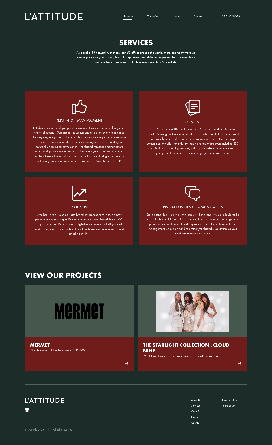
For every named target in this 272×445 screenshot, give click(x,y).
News (176, 16)
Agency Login (231, 16)
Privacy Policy (229, 400)
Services (128, 16)
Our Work (153, 16)
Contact (198, 16)
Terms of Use (229, 405)
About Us (196, 400)
